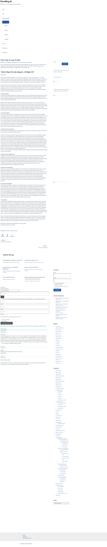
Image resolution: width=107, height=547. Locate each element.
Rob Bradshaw (58, 356)
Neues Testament (63, 441)
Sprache (57, 435)
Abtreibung (58, 370)
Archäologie (58, 377)
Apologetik (62, 478)
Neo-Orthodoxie (65, 461)
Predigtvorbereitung (14, 62)
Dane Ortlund (58, 333)
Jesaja (18, 262)
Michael (57, 312)
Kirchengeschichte (63, 449)
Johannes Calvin (38, 262)
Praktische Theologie (22, 62)
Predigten (8, 62)
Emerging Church (65, 453)
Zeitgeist (59, 408)
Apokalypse (64, 442)
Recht (57, 428)
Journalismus (58, 415)
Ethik (61, 481)
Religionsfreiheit (61, 406)
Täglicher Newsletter (58, 284)
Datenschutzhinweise (27, 538)
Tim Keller (12, 279)
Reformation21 (58, 354)
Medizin (59, 488)
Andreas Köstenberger (60, 327)
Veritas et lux (58, 359)
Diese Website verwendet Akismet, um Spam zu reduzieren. (12, 326)
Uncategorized (58, 483)
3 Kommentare (28, 62)
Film (58, 392)
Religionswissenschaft (59, 430)
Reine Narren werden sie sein (31, 260)
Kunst (59, 394)
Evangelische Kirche (59, 388)
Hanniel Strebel (58, 336)
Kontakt (23, 535)
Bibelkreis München (59, 331)
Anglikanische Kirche (59, 375)
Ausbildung (58, 379)
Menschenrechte (61, 402)
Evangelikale (64, 456)
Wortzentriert (58, 363)
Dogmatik (62, 479)
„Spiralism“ (62, 312)
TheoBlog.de (6, 1)
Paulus (63, 446)
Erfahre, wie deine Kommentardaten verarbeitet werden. (35, 326)
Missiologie (62, 471)
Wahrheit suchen (59, 361)
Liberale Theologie (65, 458)
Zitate (34, 262)
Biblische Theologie (59, 381)
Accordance (58, 326)
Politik (59, 404)
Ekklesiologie (58, 386)
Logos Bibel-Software (59, 347)
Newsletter (57, 420)
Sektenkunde (60, 475)
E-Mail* (2, 309)
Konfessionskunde (61, 464)
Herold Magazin (58, 338)
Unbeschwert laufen (59, 357)
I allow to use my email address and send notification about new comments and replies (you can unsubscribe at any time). (23, 298)
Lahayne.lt (57, 343)
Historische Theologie (62, 448)
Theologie (57, 437)
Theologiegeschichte (63, 451)
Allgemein (57, 374)
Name (55, 272)
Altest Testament (6, 262)
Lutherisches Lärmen (59, 349)
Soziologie (57, 434)
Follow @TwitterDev (57, 77)
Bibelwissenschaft (61, 438)
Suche (55, 61)
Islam (57, 411)
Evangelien (64, 444)
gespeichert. (19, 316)
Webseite (2, 314)
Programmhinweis (59, 425)
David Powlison (17, 271)
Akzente (57, 372)
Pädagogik (60, 491)
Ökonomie (60, 489)
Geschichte (60, 486)
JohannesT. (3, 356)
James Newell (3, 330)
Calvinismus (62, 465)
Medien (57, 418)
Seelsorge (12, 271)
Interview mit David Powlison (31, 267)
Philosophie (58, 422)
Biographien (58, 382)
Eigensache (58, 384)
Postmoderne (60, 423)
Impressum (25, 536)
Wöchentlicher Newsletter (59, 283)
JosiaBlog (57, 340)
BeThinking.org (58, 329)
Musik (59, 398)
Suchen (64, 63)
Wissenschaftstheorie (61, 493)
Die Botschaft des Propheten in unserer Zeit (13, 260)
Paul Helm (57, 352)
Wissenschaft (58, 485)
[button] (8, 18)
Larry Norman (58, 345)
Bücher (59, 391)
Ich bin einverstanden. (6, 319)
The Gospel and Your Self (8, 277)
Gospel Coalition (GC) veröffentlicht (37, 64)
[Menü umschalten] (5, 22)
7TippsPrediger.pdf (13, 230)
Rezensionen (58, 432)
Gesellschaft (58, 401)
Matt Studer (58, 350)
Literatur (59, 396)
